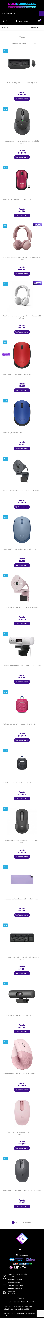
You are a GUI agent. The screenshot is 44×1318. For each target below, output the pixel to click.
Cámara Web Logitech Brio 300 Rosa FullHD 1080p (21, 607)
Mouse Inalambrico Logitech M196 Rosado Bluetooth (22, 1133)
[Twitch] (3, 21)
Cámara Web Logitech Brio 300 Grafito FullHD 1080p (22, 491)
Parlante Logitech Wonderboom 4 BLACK (18, 782)
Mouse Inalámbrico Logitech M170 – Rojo (18, 374)
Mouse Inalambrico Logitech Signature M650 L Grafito (22, 842)
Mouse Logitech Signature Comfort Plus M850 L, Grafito (22, 142)
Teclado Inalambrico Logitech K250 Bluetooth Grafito (22, 958)
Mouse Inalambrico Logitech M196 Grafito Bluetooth (22, 1190)
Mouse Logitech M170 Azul (12, 433)
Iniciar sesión (23, 21)
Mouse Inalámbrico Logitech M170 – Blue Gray (19, 549)
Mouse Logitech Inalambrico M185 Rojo (17, 199)
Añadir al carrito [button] (23, 99)
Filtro (23, 37)
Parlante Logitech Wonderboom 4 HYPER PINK (19, 724)
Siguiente (28, 1223)
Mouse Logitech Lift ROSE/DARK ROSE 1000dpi (19, 1074)
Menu (6, 27)
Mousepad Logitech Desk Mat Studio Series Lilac (20, 899)
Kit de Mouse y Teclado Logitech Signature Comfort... (22, 84)
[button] (26, 27)
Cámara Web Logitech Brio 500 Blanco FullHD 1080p (22, 666)
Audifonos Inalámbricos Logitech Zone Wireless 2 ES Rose (22, 259)
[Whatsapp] (8, 21)
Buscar (41, 13)
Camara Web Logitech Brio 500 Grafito (17, 1015)
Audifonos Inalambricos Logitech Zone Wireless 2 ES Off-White (22, 317)
